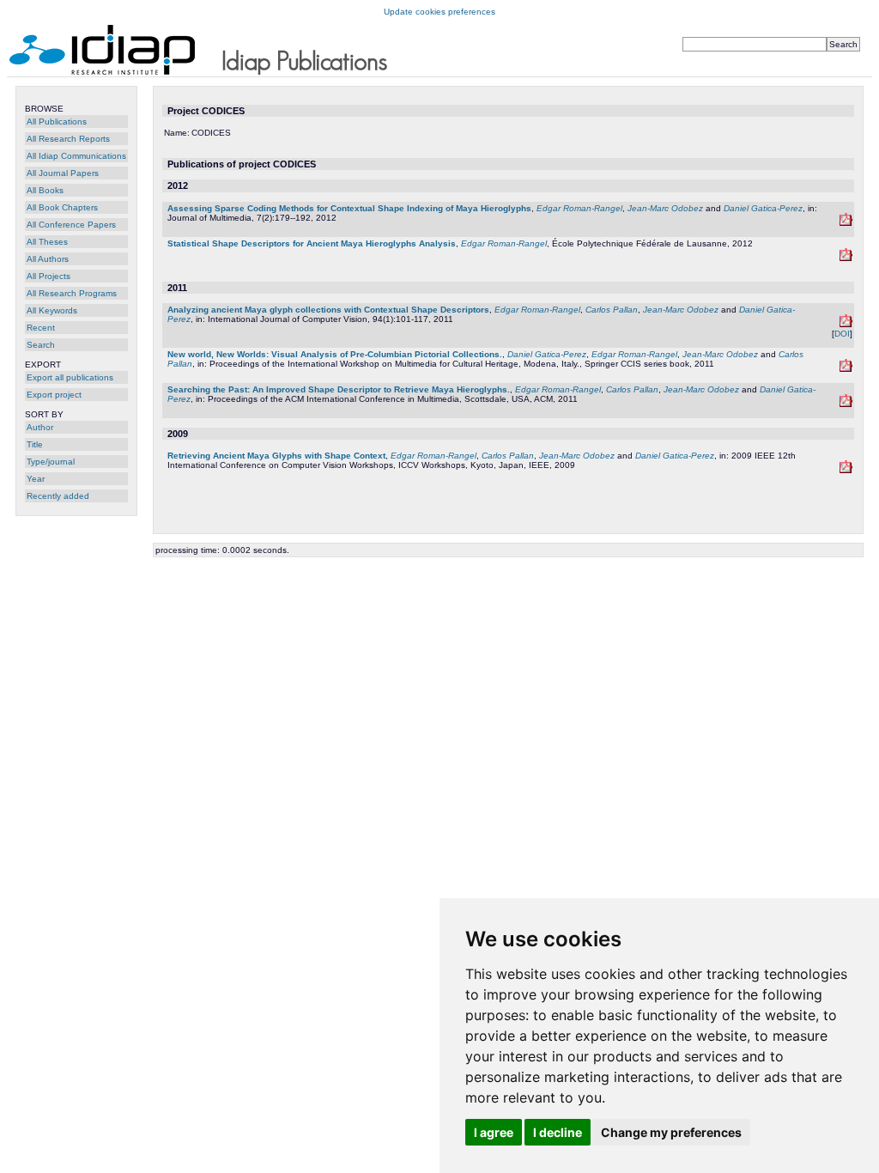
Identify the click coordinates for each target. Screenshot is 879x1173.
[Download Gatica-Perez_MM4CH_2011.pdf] (846, 369)
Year (36, 478)
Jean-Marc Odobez (665, 208)
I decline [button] (557, 1132)
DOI (842, 333)
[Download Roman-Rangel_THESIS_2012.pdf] (846, 258)
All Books (45, 190)
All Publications (57, 121)
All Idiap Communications (76, 156)
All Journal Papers (63, 173)
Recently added (58, 496)
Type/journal (51, 461)
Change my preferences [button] (671, 1132)
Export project (54, 394)
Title (35, 444)
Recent (41, 327)
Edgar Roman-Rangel (579, 208)
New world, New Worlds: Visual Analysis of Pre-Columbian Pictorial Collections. (334, 354)
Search (41, 344)
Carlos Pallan (611, 309)
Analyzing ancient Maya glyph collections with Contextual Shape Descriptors (328, 309)
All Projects (48, 276)
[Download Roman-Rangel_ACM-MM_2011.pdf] (846, 404)
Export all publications (70, 377)
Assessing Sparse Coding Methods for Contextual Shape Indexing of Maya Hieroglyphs (349, 208)
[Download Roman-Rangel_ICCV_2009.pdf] (846, 470)
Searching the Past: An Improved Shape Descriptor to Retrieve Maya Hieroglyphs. (338, 389)
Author (40, 427)
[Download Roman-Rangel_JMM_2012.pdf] (846, 223)
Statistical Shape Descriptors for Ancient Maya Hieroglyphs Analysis (311, 243)
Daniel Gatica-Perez (763, 208)
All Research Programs (72, 293)
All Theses (47, 241)
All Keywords (52, 310)
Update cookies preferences (439, 11)
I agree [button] (493, 1132)
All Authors (48, 259)
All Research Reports (68, 138)
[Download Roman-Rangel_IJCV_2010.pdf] (846, 324)
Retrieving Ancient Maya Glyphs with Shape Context (276, 455)
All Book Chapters (62, 207)
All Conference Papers (71, 224)
